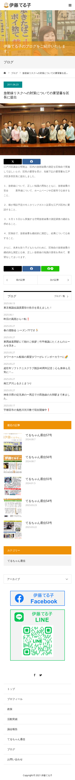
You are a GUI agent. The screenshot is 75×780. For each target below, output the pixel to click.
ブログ (11, 749)
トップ (11, 689)
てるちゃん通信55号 (38, 479)
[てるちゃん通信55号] (13, 486)
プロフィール (15, 699)
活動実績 (12, 719)
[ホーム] (5, 73)
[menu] (70, 5)
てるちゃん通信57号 (38, 435)
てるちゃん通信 (16, 560)
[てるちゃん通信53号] (13, 530)
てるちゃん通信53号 (38, 523)
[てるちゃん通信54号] (13, 508)
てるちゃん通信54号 (38, 501)
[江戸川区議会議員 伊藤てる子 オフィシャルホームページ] (17, 5)
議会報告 (12, 729)
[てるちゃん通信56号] (13, 464)
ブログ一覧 (59, 296)
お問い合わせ (15, 759)
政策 (9, 709)
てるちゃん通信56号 (38, 457)
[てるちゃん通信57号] (13, 442)
